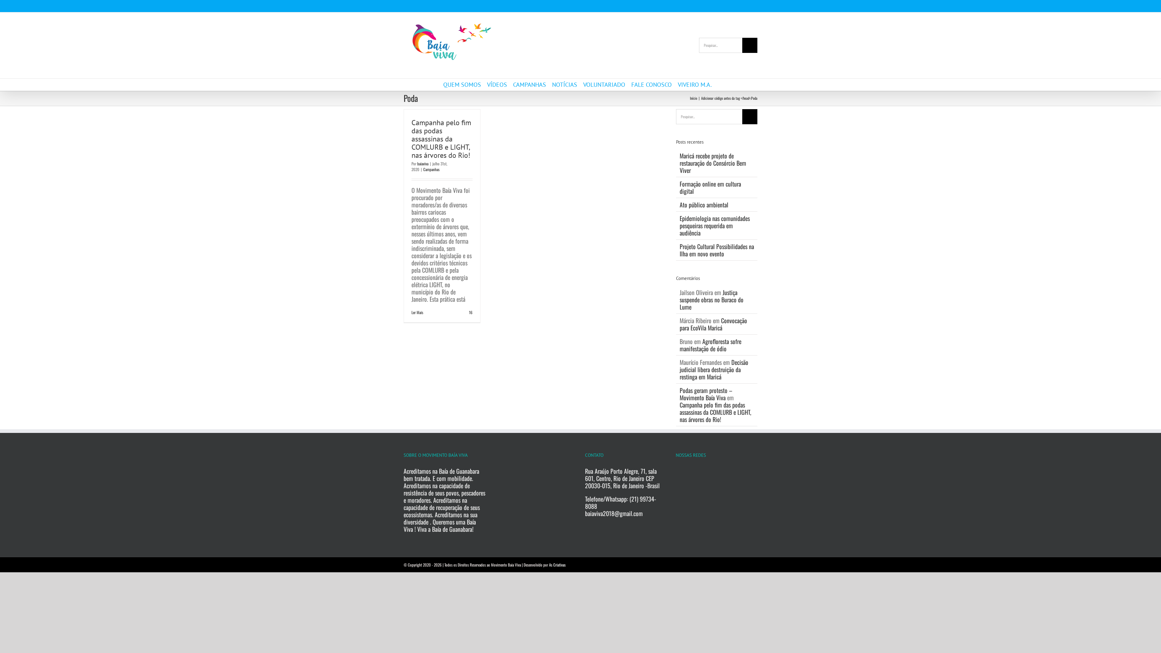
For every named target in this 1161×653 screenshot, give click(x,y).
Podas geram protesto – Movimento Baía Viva (706, 394)
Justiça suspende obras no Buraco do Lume (711, 299)
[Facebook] (679, 471)
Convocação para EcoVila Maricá (713, 324)
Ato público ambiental (704, 204)
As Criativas (557, 565)
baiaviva (422, 164)
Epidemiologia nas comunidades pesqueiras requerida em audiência (715, 225)
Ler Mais (417, 312)
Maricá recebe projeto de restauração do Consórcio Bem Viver (713, 163)
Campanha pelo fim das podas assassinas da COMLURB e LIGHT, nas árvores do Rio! (441, 139)
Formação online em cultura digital (710, 187)
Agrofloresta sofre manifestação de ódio (710, 345)
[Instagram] (690, 471)
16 (470, 312)
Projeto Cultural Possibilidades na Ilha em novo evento (717, 250)
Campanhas (431, 169)
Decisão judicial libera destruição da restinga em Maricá (714, 369)
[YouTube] (702, 471)
